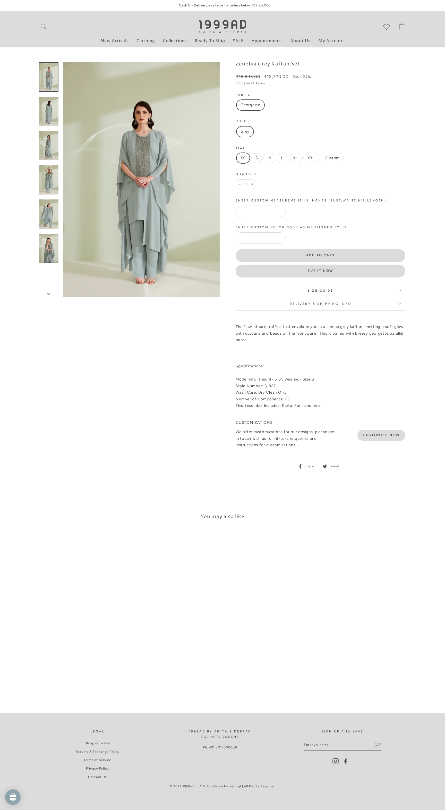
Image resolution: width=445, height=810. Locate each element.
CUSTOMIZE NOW (381, 435)
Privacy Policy (97, 768)
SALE (238, 41)
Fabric (243, 95)
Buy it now (320, 271)
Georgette (250, 105)
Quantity (246, 174)
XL (295, 158)
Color (243, 121)
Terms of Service (97, 760)
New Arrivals (115, 41)
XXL (311, 158)
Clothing (145, 41)
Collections (175, 41)
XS (243, 158)
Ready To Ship (210, 41)
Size (240, 147)
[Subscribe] (377, 745)
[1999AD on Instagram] (335, 761)
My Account (331, 41)
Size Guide (320, 290)
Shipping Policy (97, 743)
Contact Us (97, 777)
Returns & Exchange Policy (97, 752)
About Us (300, 41)
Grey (245, 131)
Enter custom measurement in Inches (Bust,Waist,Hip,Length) (311, 200)
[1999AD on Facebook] (346, 761)
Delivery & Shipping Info (320, 304)
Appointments (267, 41)
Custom (332, 158)
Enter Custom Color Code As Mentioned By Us (291, 227)
